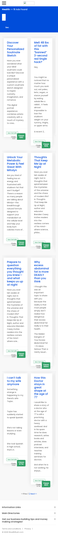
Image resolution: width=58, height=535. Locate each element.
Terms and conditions (11, 528)
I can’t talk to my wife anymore (14, 381)
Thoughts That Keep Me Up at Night (41, 162)
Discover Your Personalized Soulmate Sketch (15, 49)
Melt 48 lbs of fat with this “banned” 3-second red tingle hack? (41, 52)
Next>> (34, 493)
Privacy (28, 528)
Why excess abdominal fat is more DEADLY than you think (41, 271)
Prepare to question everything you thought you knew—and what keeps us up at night (15, 273)
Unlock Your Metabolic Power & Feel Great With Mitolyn (15, 163)
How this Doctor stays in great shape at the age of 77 (41, 387)
